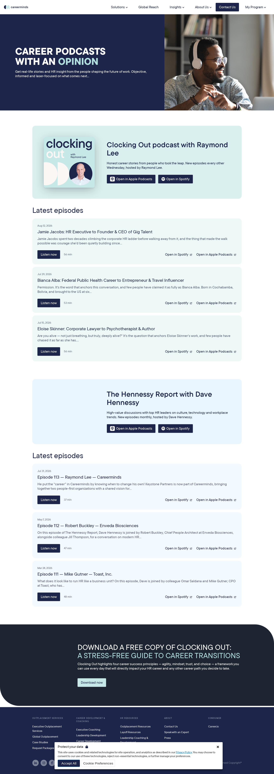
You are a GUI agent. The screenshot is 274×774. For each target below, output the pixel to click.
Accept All (68, 763)
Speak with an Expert (176, 732)
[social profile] (35, 763)
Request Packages (43, 748)
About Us (202, 7)
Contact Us (227, 7)
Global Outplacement (45, 737)
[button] (217, 746)
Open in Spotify (178, 179)
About (168, 718)
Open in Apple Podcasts (134, 179)
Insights (175, 7)
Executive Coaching (88, 730)
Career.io (213, 726)
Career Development (88, 741)
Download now (92, 682)
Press (167, 738)
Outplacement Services (47, 718)
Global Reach (148, 7)
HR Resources (129, 718)
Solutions (118, 7)
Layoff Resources (130, 732)
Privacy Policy (184, 752)
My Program (254, 7)
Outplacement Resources (135, 726)
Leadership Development (91, 735)
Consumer (214, 718)
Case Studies (40, 742)
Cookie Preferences (98, 763)
